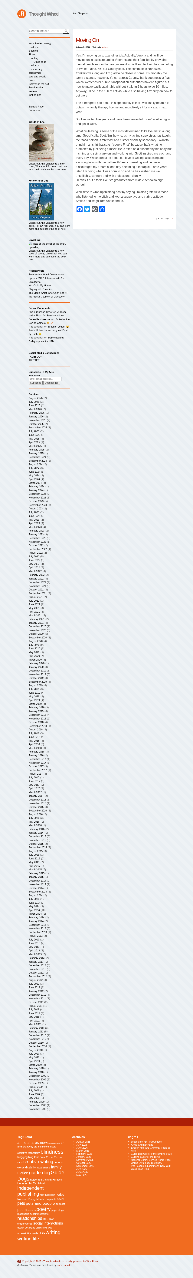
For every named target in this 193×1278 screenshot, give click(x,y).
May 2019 (34, 696)
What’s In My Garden (40, 285)
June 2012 (34, 987)
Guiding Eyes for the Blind (145, 1156)
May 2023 (34, 519)
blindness (34, 47)
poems (32, 1210)
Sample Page (36, 106)
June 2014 (34, 902)
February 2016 (36, 829)
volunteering (41, 1228)
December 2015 (37, 836)
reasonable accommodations (33, 1214)
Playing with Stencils (40, 289)
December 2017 (37, 759)
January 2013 (36, 961)
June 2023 (34, 516)
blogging (33, 50)
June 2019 (34, 692)
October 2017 (36, 766)
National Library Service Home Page (151, 1159)
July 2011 (34, 1009)
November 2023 (37, 497)
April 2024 (34, 479)
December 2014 (37, 880)
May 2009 (34, 1097)
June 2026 (34, 405)
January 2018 (36, 755)
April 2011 (34, 1020)
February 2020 (36, 663)
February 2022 (36, 574)
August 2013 (36, 935)
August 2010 (36, 1050)
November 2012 (37, 969)
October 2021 (36, 589)
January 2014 (36, 921)
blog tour (33, 1157)
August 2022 (36, 552)
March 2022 (35, 571)
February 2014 (36, 917)
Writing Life (35, 94)
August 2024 (36, 464)
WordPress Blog (140, 1169)
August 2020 (36, 641)
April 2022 (34, 567)
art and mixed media (45, 1146)
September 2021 (38, 593)
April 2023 (34, 523)
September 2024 (38, 460)
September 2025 (38, 427)
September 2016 (38, 810)
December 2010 (37, 1035)
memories (57, 1194)
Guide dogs (40, 61)
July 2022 (34, 556)
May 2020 (34, 652)
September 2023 (38, 505)
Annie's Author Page (142, 1144)
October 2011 (36, 1002)
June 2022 (34, 560)
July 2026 (34, 401)
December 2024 (37, 457)
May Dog (45, 1195)
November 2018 (37, 718)
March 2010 (35, 1064)
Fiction (32, 54)
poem (22, 1210)
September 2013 (38, 932)
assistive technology (40, 43)
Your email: (35, 375)
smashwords (24, 1223)
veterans (30, 1227)
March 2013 (35, 954)
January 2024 (36, 490)
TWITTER (34, 360)
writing (105, 47)
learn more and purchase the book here (48, 168)
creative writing (38, 1161)
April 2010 (34, 1061)
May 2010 (34, 1057)
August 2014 (36, 895)
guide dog (39, 1172)
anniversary (54, 1143)
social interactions (48, 1223)
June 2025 (34, 434)
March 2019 (35, 703)
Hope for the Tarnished (31, 1183)
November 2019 (37, 674)
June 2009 (34, 1094)
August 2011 (35, 1005)
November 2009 (37, 1079)
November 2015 (37, 840)
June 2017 (34, 781)
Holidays (57, 1179)
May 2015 (34, 862)
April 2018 (34, 744)
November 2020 (37, 630)
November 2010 (37, 1039)
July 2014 (34, 899)
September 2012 (38, 976)
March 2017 (35, 792)
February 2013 (36, 958)
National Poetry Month (30, 1199)
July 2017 (34, 777)
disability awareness (37, 1167)
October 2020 (36, 633)
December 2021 (37, 582)
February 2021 (36, 619)
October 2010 (36, 1042)
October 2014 (36, 888)
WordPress (93, 1261)
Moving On (87, 40)
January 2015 (36, 876)
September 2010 (38, 1046)
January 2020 (36, 667)
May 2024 (34, 475)
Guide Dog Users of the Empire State (151, 1153)
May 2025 (34, 438)
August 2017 (36, 773)
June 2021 (34, 604)
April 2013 (34, 950)
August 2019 (36, 685)
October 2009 (36, 1083)
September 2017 (38, 770)
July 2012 (34, 983)
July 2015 (34, 854)
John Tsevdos (64, 1265)
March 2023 (35, 527)
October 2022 (36, 545)
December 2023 (37, 493)
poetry (43, 1209)
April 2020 (34, 655)
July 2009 (34, 1090)
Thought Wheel (44, 14)
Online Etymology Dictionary (146, 1162)
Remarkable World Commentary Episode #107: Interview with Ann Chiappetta (47, 278)
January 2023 (36, 534)
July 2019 (34, 689)
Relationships (36, 87)
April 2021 (34, 611)
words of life (38, 1233)
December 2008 (37, 1105)
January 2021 (36, 622)
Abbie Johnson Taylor (40, 312)
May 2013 (34, 947)
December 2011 (37, 994)
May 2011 (34, 1016)
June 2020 (34, 648)
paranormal (35, 72)
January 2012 (36, 991)
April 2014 (34, 910)
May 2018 (34, 740)
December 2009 (37, 1075)
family (56, 1167)
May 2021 (34, 608)
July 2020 (34, 645)
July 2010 (34, 1053)
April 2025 (34, 442)
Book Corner (46, 1157)
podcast (60, 1203)
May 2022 (34, 564)
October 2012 (36, 972)
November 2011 (37, 998)
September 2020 (38, 637)
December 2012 (37, 965)
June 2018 (34, 737)
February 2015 (36, 873)
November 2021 (37, 586)
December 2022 (37, 538)
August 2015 (36, 851)
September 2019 (38, 681)
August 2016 (36, 814)
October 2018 (36, 722)
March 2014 (35, 913)
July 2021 (34, 600)
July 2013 (34, 939)
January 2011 (36, 1031)
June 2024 (34, 471)
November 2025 (37, 420)
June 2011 (34, 1013)
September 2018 (38, 726)
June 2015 (34, 858)
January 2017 (36, 795)
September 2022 (38, 549)
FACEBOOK (35, 356)
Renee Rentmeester (40, 319)
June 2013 (34, 943)
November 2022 (37, 541)
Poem (32, 80)
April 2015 (34, 866)
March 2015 (35, 869)
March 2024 (35, 482)
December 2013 (37, 924)
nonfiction (34, 65)
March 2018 (35, 748)
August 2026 (36, 398)
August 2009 (36, 1087)
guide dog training (41, 1179)
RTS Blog (48, 1218)
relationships (29, 1218)
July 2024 (34, 468)
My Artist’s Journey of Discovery (47, 296)
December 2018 (37, 714)
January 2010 (36, 1072)
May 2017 (34, 784)
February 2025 (36, 449)
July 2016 (34, 818)
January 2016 (36, 832)
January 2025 (36, 453)
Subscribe (34, 110)
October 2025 (36, 424)
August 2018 (36, 729)
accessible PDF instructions (146, 1141)
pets (21, 1203)
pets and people (37, 76)
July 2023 (34, 512)
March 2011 (35, 1024)
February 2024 (36, 486)
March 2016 (35, 825)
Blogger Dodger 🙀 (58, 326)
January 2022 (36, 578)
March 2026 (35, 409)
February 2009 (36, 1101)
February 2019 (36, 707)
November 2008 (37, 1109)
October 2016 (36, 807)
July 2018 (34, 733)
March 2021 (35, 615)
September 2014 (38, 891)
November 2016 (37, 803)
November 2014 (37, 884)
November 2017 (37, 762)
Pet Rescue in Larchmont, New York (151, 1165)
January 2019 (36, 711)
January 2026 (36, 416)
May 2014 (34, 906)
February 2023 (36, 530)
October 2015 (36, 843)
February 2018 (36, 751)
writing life (28, 1239)
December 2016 (37, 799)
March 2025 (35, 446)
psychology (57, 1210)
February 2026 (36, 412)
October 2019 (36, 678)
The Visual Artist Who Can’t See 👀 (48, 292)
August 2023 (36, 508)
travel (20, 1227)
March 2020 (35, 659)
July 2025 (34, 431)
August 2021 (36, 597)
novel (60, 1199)
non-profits (50, 1199)
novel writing (35, 69)
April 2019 (34, 700)
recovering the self (39, 84)
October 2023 (36, 501)
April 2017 (34, 788)
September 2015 (38, 847)
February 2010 (36, 1068)
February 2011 (36, 1028)
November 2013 (37, 928)
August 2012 (36, 980)
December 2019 (37, 670)
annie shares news (33, 1142)
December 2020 (37, 626)
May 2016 (34, 821)
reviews (33, 91)
